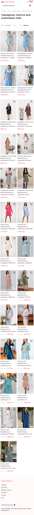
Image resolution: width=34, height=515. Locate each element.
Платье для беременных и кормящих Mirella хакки (23, 295)
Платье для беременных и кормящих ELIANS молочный (7, 432)
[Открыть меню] (2, 2)
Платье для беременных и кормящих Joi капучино (22, 398)
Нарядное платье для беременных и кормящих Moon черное (25, 193)
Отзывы (3, 495)
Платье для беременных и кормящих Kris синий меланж (25, 432)
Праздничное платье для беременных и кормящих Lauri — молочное (24, 90)
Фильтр (26, 25)
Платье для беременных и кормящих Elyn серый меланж (8, 330)
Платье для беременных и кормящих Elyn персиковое (22, 330)
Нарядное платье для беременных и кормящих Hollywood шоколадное (25, 124)
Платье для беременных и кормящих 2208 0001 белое (8, 261)
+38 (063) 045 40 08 (8, 5)
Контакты (4, 492)
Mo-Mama (10, 2)
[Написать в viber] (30, 5)
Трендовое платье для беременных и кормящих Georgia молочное (7, 193)
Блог (2, 497)
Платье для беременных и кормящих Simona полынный (24, 364)
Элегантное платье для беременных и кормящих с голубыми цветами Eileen (8, 56)
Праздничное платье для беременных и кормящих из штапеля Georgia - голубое (8, 90)
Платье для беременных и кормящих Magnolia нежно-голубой (24, 261)
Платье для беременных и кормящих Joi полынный (5, 398)
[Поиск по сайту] (27, 2)
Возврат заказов (6, 490)
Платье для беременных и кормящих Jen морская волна (5, 364)
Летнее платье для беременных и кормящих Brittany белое (24, 158)
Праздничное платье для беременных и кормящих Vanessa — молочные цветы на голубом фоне (25, 56)
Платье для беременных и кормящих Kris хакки (8, 466)
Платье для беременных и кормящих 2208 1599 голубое (25, 227)
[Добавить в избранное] (14, 33)
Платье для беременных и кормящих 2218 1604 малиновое (7, 227)
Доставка (4, 487)
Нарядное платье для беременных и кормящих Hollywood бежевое (8, 158)
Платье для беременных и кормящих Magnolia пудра (7, 295)
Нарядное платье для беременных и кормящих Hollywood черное (8, 124)
